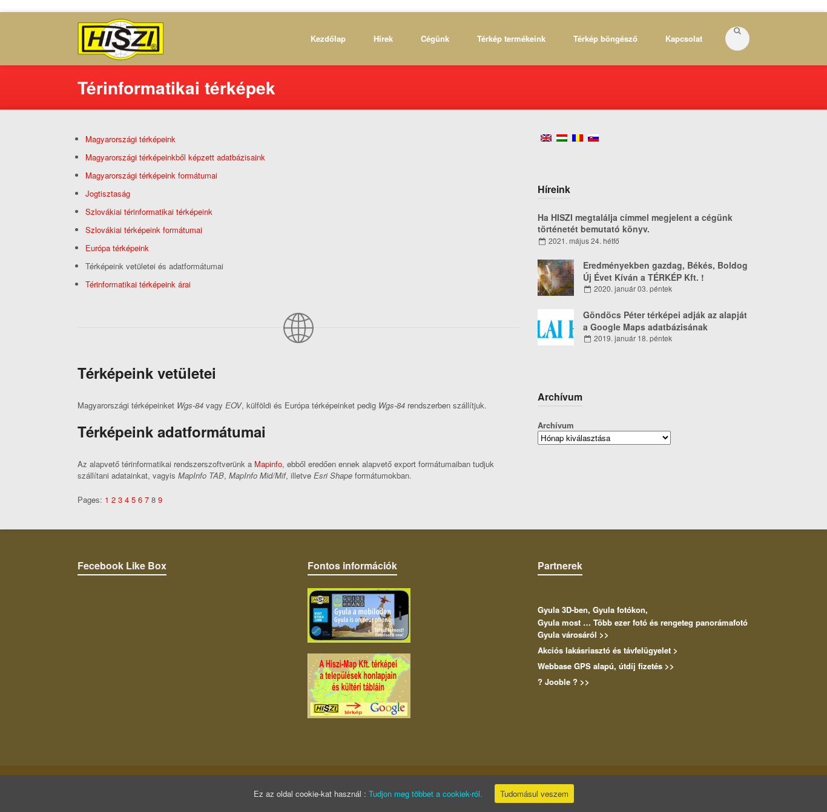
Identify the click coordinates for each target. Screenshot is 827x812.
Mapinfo (268, 464)
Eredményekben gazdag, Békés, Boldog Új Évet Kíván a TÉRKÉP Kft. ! (665, 271)
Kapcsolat (683, 38)
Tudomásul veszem (534, 793)
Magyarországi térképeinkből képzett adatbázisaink (175, 157)
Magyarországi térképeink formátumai (151, 175)
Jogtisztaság (107, 193)
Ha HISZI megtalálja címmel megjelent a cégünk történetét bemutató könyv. (635, 223)
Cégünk (435, 38)
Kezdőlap (328, 38)
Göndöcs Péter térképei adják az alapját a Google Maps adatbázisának (665, 321)
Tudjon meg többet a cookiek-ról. (426, 793)
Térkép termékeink (511, 38)
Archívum (556, 425)
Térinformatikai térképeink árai (138, 284)
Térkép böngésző (605, 38)
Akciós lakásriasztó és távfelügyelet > (608, 650)
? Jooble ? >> (564, 681)
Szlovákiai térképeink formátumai (143, 229)
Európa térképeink (117, 248)
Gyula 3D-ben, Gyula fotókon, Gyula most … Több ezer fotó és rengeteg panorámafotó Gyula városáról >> (643, 622)
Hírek (383, 38)
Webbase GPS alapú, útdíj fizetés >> (606, 666)
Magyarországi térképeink (130, 139)
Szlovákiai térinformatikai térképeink (149, 211)
